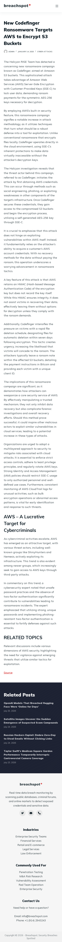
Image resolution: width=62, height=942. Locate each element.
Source (8, 672)
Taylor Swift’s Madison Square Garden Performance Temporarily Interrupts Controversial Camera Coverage (28, 754)
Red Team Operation (31, 884)
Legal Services (31, 849)
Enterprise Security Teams (30, 836)
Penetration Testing (31, 872)
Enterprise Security (31, 889)
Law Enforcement (31, 853)
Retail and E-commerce (31, 844)
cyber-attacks (44, 51)
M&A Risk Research (30, 876)
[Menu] (57, 6)
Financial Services (30, 840)
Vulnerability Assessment (31, 880)
